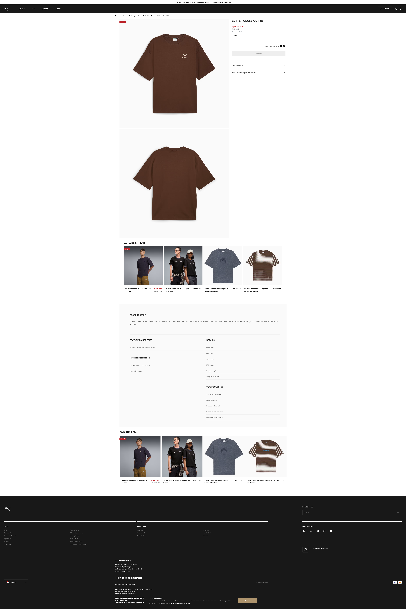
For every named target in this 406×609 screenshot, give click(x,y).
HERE (229, 2)
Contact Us (7, 533)
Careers (205, 536)
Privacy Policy (74, 536)
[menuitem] (22, 8)
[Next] (279, 271)
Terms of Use (74, 538)
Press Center (141, 536)
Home (117, 16)
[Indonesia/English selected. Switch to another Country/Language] (16, 582)
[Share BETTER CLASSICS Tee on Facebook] (280, 46)
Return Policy (74, 530)
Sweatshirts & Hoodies (146, 16)
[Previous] (127, 271)
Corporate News (142, 533)
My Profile (7, 538)
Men (124, 16)
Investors (206, 530)
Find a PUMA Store (10, 536)
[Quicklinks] (400, 8)
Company (140, 530)
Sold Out (258, 53)
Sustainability (207, 533)
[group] (143, 271)
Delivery (6, 541)
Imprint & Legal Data (262, 582)
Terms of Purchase (76, 541)
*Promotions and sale (77, 533)
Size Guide (7, 544)
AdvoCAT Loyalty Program (78, 544)
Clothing (132, 16)
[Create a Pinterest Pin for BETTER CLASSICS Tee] (283, 46)
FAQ (5, 530)
